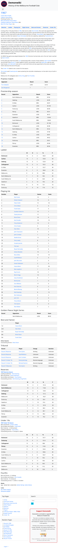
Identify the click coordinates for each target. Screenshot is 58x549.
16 (2, 140)
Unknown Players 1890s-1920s (12, 511)
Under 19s (53, 27)
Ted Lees (16, 246)
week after (44, 62)
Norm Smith (8, 15)
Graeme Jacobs (14, 71)
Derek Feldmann (18, 263)
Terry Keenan (7, 537)
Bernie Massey (18, 289)
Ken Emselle (17, 220)
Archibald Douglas (9, 525)
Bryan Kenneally (21, 36)
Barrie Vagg (17, 275)
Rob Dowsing (17, 292)
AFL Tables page (5, 489)
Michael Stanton (23, 363)
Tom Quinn (17, 304)
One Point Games (8, 501)
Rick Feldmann (18, 295)
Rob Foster (17, 197)
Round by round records (10, 503)
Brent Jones (17, 280)
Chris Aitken (17, 206)
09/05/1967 (20, 485)
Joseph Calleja (14, 424)
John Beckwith (11, 64)
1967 (4, 12)
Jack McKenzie (7, 533)
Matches (3, 27)
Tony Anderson (18, 223)
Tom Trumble (30, 76)
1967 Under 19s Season (7, 423)
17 (2, 143)
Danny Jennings (23, 360)
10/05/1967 (27, 485)
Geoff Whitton (18, 257)
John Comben (17, 234)
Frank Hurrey (7, 528)
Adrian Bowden (18, 252)
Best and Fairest (5, 20)
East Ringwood (5, 87)
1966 (20, 31)
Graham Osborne (19, 211)
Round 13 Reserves (6, 366)
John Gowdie (18, 477)
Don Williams (17, 283)
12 (2, 129)
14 (2, 134)
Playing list (17, 27)
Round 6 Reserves (6, 354)
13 (2, 132)
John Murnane (18, 260)
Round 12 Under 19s (6, 360)
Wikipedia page (5, 491)
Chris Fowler (17, 226)
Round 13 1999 (8, 530)
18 (2, 146)
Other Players (7, 505)
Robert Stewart (18, 200)
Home (5, 500)
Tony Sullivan (17, 301)
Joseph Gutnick (8, 513)
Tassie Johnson (49, 36)
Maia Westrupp (8, 532)
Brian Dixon (17, 217)
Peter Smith (17, 203)
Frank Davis (17, 208)
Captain (3, 17)
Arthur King (22, 76)
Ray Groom (17, 272)
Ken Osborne (17, 286)
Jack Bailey (6, 526)
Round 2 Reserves (6, 351)
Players (6, 510)
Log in (5, 546)
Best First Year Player (6, 24)
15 (2, 137)
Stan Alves (17, 229)
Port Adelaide (5, 85)
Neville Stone (17, 237)
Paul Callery (15, 429)
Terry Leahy (4, 71)
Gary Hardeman (18, 278)
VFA (30, 48)
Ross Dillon (17, 255)
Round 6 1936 (7, 523)
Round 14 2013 (8, 538)
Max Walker (17, 306)
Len (20, 60)
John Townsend (18, 232)
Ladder (10, 27)
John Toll (16, 298)
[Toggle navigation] (3, 9)
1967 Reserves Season (7, 372)
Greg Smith (18, 426)
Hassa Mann (9, 17)
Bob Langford (18, 269)
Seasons (6, 506)
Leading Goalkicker (6, 22)
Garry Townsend (8, 535)
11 (2, 126)
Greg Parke (23, 379)
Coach (2, 15)
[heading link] (14, 79)
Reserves (45, 27)
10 (2, 123)
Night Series (25, 27)
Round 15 (13, 62)
